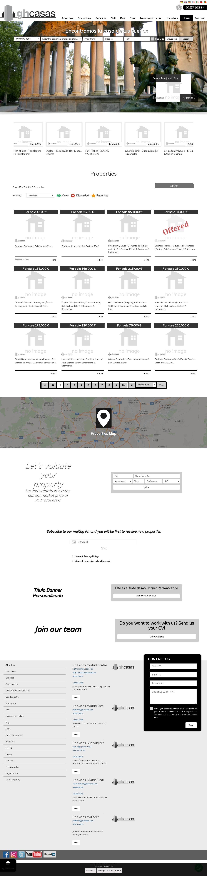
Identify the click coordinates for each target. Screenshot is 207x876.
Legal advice (12, 773)
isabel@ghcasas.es (82, 746)
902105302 (77, 824)
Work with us (157, 636)
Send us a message (146, 595)
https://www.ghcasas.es (84, 672)
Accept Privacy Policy (86, 556)
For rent (200, 18)
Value (146, 487)
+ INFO (53, 260)
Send (103, 548)
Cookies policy (13, 779)
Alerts (174, 186)
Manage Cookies (105, 870)
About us (67, 18)
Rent (133, 18)
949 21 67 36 (78, 750)
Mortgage (11, 703)
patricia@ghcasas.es (82, 668)
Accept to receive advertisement (92, 561)
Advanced (172, 39)
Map (76, 697)
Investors (172, 18)
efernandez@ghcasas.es (84, 783)
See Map (159, 38)
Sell (113, 18)
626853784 (77, 682)
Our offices (84, 18)
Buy (122, 18)
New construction (151, 18)
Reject (118, 870)
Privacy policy (12, 767)
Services (101, 18)
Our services (12, 684)
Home (186, 18)
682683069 (77, 787)
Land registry (12, 696)
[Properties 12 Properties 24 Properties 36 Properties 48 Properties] (146, 384)
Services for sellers (15, 716)
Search (185, 39)
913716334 (77, 676)
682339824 (77, 756)
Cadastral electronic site (18, 690)
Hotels (9, 747)
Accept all (90, 870)
